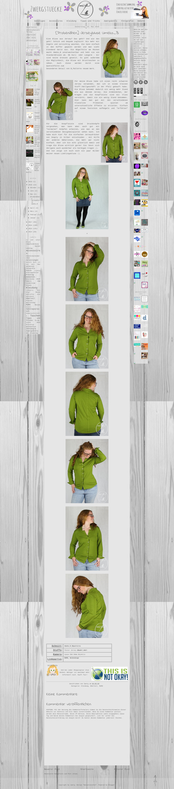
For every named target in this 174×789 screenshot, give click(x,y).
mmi (27, 333)
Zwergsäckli (110, 21)
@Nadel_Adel (82, 650)
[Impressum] (31, 35)
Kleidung (71, 21)
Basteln (29, 262)
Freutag (30, 275)
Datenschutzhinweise (111, 710)
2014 (30, 232)
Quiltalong (30, 302)
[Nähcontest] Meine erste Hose (37, 129)
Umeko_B (67, 646)
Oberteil (93, 686)
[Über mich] (31, 38)
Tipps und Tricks (90, 21)
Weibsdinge (30, 324)
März (32, 211)
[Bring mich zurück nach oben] (155, 787)
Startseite (87, 769)
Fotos (29, 271)
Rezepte (28, 307)
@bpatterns (76, 646)
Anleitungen (32, 260)
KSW (38, 281)
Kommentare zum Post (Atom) (66, 774)
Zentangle (31, 329)
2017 (30, 222)
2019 (30, 181)
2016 (30, 225)
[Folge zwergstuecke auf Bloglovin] (141, 84)
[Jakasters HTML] (137, 123)
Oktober (33, 187)
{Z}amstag (34, 333)
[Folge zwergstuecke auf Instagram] (136, 84)
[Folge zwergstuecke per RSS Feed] (146, 84)
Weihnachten (31, 327)
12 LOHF (29, 240)
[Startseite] (31, 27)
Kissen (29, 285)
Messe (38, 292)
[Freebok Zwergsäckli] (32, 76)
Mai (32, 194)
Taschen (35, 315)
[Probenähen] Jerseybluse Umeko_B (35, 200)
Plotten (29, 300)
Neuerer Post (52, 769)
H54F (38, 279)
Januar (33, 218)
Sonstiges (39, 21)
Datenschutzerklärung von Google (60, 718)
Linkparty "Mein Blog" (37, 91)
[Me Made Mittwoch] (137, 335)
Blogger (111, 785)
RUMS (66, 658)
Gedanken (30, 277)
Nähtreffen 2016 (33, 294)
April (33, 208)
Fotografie (127, 21)
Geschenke (30, 279)
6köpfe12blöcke (32, 244)
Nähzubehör (30, 296)
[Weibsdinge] (31, 40)
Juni (32, 191)
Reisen (37, 305)
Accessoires (56, 21)
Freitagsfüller (32, 272)
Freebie (37, 270)
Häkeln (141, 21)
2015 (30, 228)
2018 (30, 185)
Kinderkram (30, 283)
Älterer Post (122, 769)
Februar (33, 214)
